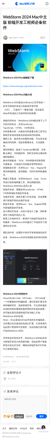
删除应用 (13, 428)
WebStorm (9, 356)
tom (10, 37)
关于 (4, 428)
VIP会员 (23, 428)
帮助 (32, 428)
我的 (47, 3)
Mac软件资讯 (23, 356)
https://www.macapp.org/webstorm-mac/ (23, 86)
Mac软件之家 (25, 3)
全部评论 (13, 372)
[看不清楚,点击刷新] (19, 416)
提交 (41, 416)
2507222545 (43, 432)
